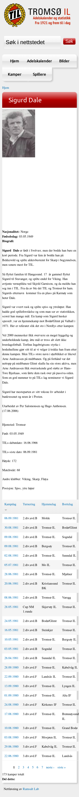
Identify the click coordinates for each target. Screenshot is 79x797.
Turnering (29, 504)
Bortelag (67, 504)
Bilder (64, 61)
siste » (61, 767)
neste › (50, 767)
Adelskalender (39, 61)
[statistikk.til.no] (37, 26)
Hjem (14, 61)
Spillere (39, 74)
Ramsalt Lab (31, 789)
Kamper (15, 74)
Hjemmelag (49, 504)
